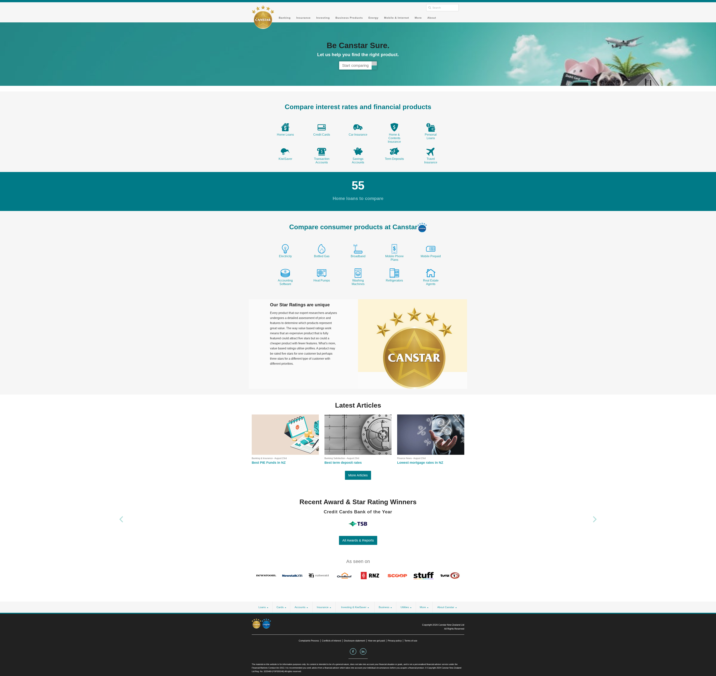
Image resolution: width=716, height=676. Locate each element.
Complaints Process (309, 640)
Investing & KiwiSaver (354, 607)
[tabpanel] (358, 54)
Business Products (349, 17)
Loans (262, 607)
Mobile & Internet (396, 17)
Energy (373, 17)
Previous (121, 519)
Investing (323, 17)
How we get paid (376, 640)
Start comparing (355, 65)
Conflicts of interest (331, 640)
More (418, 17)
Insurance (303, 17)
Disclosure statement (354, 640)
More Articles (358, 475)
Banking (285, 17)
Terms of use (410, 640)
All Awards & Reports (358, 540)
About (431, 17)
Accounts (300, 607)
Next (595, 519)
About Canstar (446, 607)
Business (384, 607)
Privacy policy (395, 640)
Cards (280, 607)
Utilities (405, 607)
